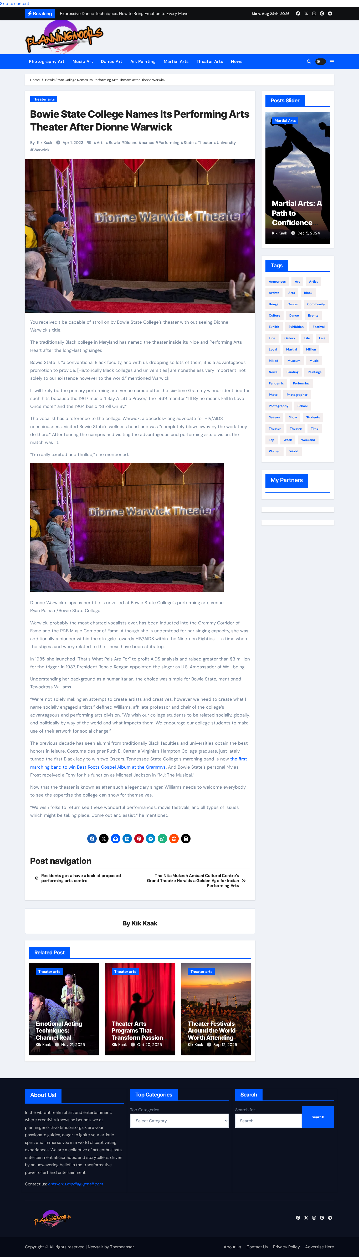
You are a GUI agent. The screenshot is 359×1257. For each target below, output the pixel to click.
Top (271, 440)
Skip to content (14, 3)
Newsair (95, 1247)
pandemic (276, 383)
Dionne (130, 142)
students (313, 417)
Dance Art (111, 61)
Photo (273, 395)
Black (308, 293)
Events (313, 315)
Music (314, 361)
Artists (274, 293)
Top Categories (144, 1110)
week (288, 440)
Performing (169, 142)
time (314, 429)
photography (278, 406)
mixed (273, 361)
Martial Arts (176, 61)
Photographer (297, 395)
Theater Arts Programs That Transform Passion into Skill (137, 1034)
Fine (272, 338)
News (237, 61)
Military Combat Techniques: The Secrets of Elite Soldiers (297, 222)
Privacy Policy (286, 1247)
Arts (101, 142)
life (307, 338)
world (293, 451)
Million (311, 349)
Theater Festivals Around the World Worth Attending (211, 1030)
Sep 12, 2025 (225, 1044)
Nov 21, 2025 (73, 1044)
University (226, 142)
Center (293, 304)
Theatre (296, 429)
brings (273, 304)
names (148, 142)
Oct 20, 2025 (149, 1044)
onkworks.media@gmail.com (75, 1184)
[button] (332, 61)
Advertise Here (319, 1247)
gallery (289, 338)
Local (273, 349)
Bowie (114, 142)
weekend (308, 440)
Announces (277, 281)
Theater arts (44, 99)
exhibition (296, 327)
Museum (294, 361)
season (274, 417)
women (274, 451)
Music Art (83, 61)
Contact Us (257, 1247)
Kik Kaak (44, 142)
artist (313, 281)
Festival (319, 327)
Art (297, 281)
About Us (232, 1247)
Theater (205, 142)
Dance (294, 315)
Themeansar (122, 1247)
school (302, 406)
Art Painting (143, 61)
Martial (291, 349)
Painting (292, 372)
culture (274, 315)
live (322, 338)
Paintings (314, 372)
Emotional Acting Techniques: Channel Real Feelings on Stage (59, 1034)
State (189, 142)
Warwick (41, 150)
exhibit (274, 327)
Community (316, 304)
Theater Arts (210, 61)
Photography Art (47, 61)
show (293, 417)
